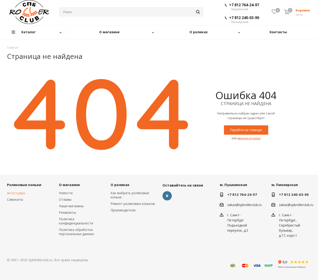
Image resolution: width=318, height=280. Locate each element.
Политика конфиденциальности (76, 221)
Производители (123, 210)
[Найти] (197, 12)
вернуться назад (249, 138)
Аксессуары (16, 193)
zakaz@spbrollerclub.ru (244, 205)
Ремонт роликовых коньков (133, 203)
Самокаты (15, 199)
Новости (66, 193)
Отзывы (65, 199)
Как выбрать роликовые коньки (130, 195)
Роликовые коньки (24, 184)
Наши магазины (71, 206)
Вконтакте (167, 195)
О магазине (69, 184)
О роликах (120, 184)
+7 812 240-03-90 (244, 19)
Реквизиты (67, 212)
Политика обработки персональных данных (76, 231)
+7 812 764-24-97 (244, 6)
